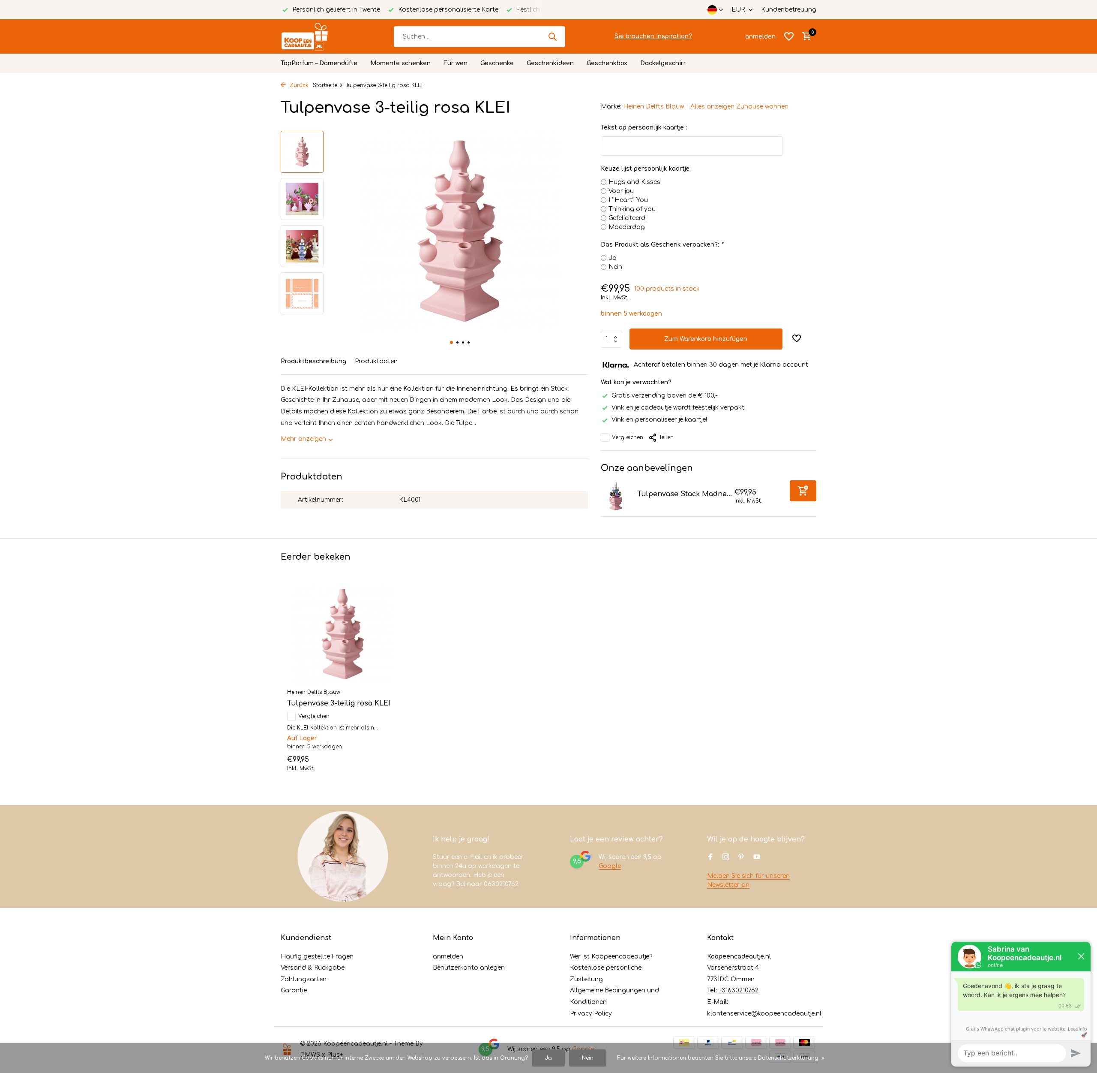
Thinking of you (632, 209)
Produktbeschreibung (313, 361)
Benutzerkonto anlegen (469, 967)
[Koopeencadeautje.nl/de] (313, 36)
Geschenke (497, 63)
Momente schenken (400, 63)
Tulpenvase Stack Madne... (684, 494)
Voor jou (621, 191)
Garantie (294, 990)
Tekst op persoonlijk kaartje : (644, 127)
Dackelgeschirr (663, 63)
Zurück (298, 85)
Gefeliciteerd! (627, 218)
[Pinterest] (741, 858)
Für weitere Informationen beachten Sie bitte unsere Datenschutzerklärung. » (720, 1058)
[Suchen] (552, 36)
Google (610, 866)
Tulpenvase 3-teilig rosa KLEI (338, 703)
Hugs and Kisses (634, 182)
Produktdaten (376, 361)
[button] (451, 342)
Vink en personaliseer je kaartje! (659, 419)
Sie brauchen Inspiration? (653, 36)
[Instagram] (725, 858)
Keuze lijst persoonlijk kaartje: (646, 169)
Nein (615, 267)
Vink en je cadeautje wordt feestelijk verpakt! (678, 407)
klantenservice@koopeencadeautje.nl (764, 1013)
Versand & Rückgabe (313, 967)
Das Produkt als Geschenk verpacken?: (662, 244)
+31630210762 (738, 990)
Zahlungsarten (304, 979)
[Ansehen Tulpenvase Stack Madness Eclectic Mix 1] (616, 496)
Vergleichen (627, 437)
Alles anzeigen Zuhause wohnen (739, 106)
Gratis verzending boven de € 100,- (664, 395)
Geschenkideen (550, 63)
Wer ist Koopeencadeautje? (611, 956)
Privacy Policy (591, 1013)
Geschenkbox (607, 63)
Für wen (456, 63)
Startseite (325, 85)
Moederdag (626, 227)
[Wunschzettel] (789, 36)
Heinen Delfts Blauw (653, 106)
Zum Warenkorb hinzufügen (705, 339)
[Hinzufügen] (803, 490)
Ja (612, 258)
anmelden (448, 956)
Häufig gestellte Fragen (317, 956)
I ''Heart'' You (628, 200)
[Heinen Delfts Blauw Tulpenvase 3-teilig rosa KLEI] (343, 634)
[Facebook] (710, 858)
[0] (804, 36)
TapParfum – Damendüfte (319, 63)
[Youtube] (756, 858)
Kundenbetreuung (788, 9)
